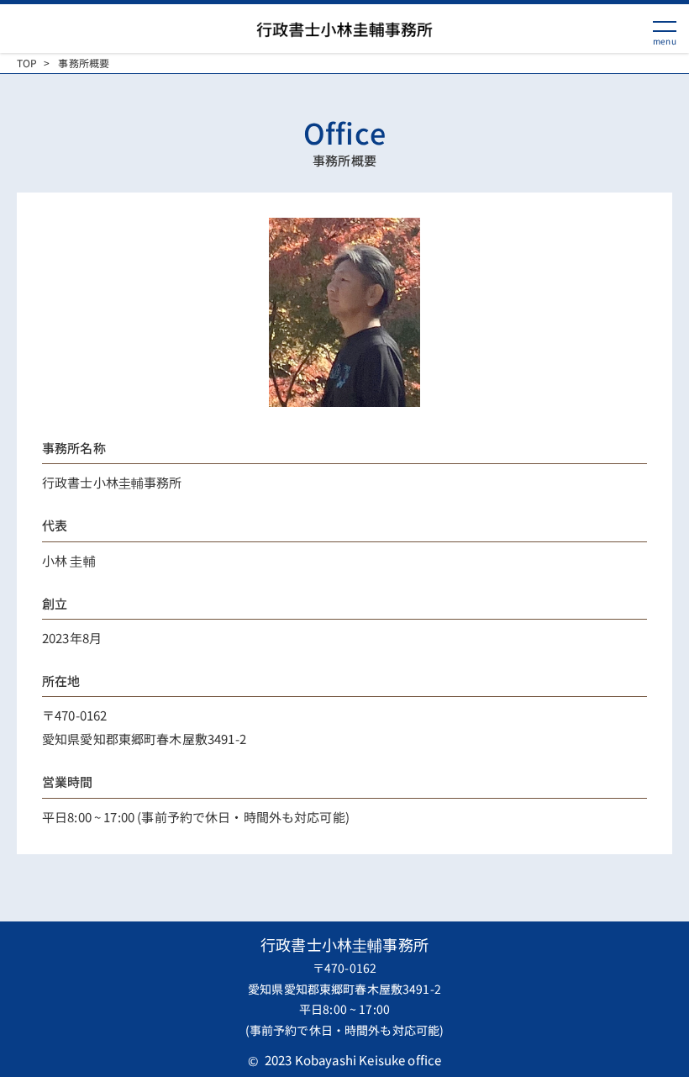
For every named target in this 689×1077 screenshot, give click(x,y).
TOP (27, 63)
